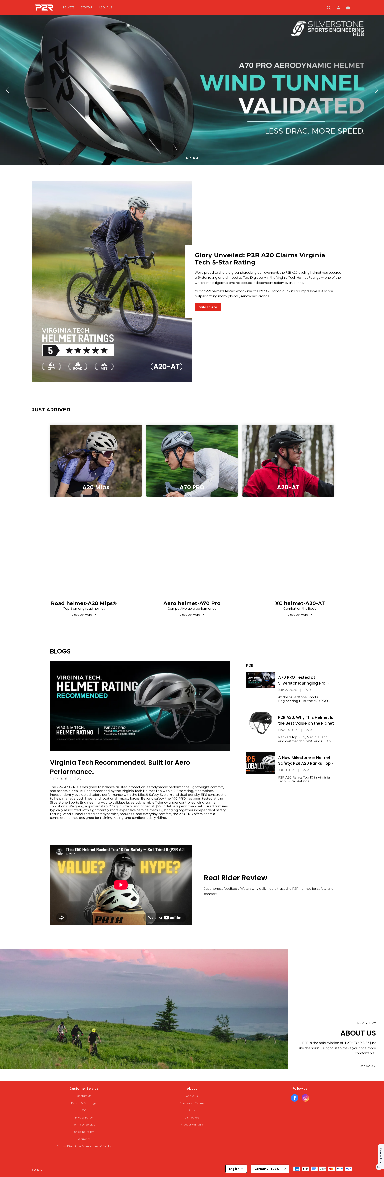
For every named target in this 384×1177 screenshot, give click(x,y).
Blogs (192, 1110)
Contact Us (84, 1096)
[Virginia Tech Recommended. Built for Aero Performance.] (140, 706)
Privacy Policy (84, 1118)
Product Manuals (192, 1125)
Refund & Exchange (84, 1103)
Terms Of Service (84, 1125)
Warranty (84, 1139)
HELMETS (68, 7)
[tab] (187, 158)
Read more (366, 1065)
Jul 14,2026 (58, 779)
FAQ (83, 1110)
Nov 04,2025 (288, 730)
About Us (192, 1096)
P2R (78, 779)
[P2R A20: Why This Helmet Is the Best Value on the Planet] (260, 723)
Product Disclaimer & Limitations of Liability (84, 1146)
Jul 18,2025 (286, 770)
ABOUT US (105, 7)
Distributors (192, 1118)
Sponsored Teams (192, 1103)
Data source (208, 307)
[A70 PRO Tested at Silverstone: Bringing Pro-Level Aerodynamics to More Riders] (260, 680)
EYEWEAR (86, 7)
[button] (329, 8)
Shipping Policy (84, 1132)
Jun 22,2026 (287, 690)
